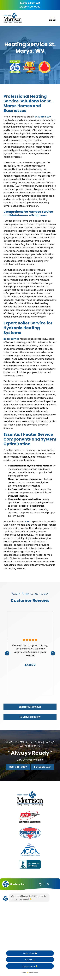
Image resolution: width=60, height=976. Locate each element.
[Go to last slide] (7, 653)
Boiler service (11, 338)
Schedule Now (42, 767)
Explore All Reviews (30, 706)
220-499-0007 (31, 6)
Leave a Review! (30, 3)
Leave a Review (31, 716)
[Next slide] (53, 653)
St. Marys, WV (43, 116)
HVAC (28, 521)
